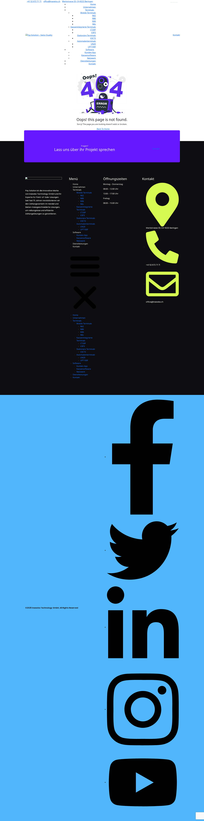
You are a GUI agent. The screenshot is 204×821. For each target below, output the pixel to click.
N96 (94, 21)
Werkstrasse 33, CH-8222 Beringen (77, 1)
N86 (94, 18)
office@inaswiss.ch (51, 1)
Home (93, 4)
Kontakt (92, 63)
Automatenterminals (86, 41)
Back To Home (103, 129)
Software (90, 49)
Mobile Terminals (88, 12)
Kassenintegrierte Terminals (83, 27)
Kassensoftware (88, 55)
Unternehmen (89, 7)
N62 (94, 15)
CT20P (93, 29)
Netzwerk (91, 58)
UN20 (93, 44)
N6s (94, 24)
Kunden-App (90, 52)
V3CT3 (93, 38)
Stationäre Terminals (86, 35)
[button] (85, 282)
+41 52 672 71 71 (34, 1)
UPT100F (92, 46)
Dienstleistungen (88, 61)
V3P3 (93, 32)
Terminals (89, 10)
